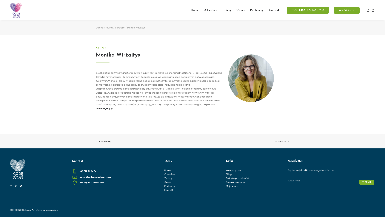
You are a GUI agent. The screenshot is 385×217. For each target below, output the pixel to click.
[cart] (372, 10)
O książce (210, 10)
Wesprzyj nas (233, 170)
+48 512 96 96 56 (88, 171)
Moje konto (232, 186)
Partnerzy (256, 10)
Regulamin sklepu (235, 182)
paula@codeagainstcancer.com (96, 177)
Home (195, 10)
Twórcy (226, 10)
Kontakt (273, 10)
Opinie (240, 10)
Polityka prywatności (237, 178)
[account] (368, 10)
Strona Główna (104, 27)
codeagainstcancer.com (92, 183)
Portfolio (120, 27)
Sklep (229, 174)
